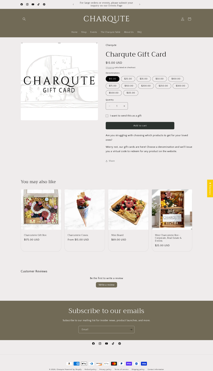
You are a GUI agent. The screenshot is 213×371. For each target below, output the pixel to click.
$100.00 (176, 79)
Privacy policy (105, 369)
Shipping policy (138, 369)
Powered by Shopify (73, 369)
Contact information (156, 369)
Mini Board (117, 235)
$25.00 (128, 79)
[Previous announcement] (73, 4)
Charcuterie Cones (78, 235)
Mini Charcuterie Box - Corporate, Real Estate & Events (168, 238)
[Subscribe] (131, 329)
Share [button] (112, 161)
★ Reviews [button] (210, 188)
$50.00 (160, 79)
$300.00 (180, 86)
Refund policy (90, 369)
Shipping (110, 68)
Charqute (60, 369)
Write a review (106, 284)
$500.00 (114, 93)
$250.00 (163, 86)
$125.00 (131, 93)
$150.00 (129, 86)
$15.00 (112, 79)
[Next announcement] (139, 4)
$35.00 (144, 79)
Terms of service (122, 369)
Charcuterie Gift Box (35, 235)
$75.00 (112, 86)
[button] (24, 19)
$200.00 (146, 86)
